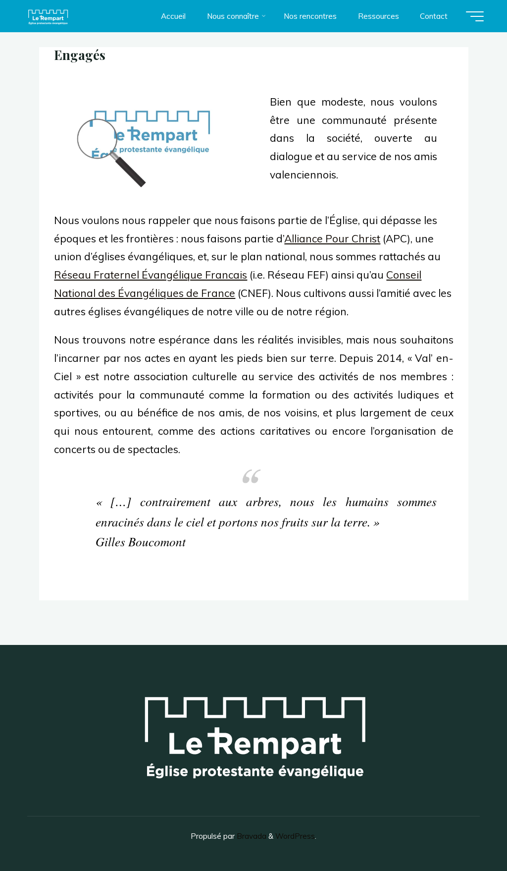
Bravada (250, 836)
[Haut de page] (468, 832)
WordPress (295, 836)
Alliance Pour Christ (332, 238)
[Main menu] (475, 16)
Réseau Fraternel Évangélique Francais (150, 274)
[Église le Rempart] (47, 16)
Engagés (79, 54)
